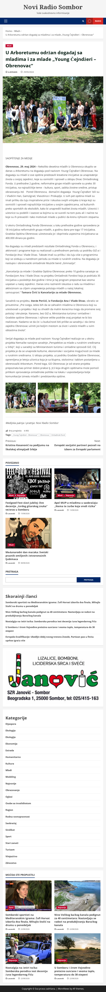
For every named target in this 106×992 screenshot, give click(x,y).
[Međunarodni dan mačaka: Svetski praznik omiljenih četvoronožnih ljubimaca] (29, 533)
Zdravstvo (11, 862)
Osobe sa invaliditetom (18, 803)
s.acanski (11, 513)
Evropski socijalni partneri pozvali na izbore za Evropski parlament (77, 445)
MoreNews (63, 988)
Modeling (11, 776)
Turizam (10, 849)
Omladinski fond (58, 435)
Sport (8, 836)
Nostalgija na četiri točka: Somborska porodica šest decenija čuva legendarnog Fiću (51, 621)
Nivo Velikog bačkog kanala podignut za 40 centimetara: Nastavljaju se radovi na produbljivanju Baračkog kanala (77, 920)
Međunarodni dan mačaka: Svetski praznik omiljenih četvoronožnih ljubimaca (27, 556)
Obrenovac (44, 435)
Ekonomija (11, 743)
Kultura (10, 763)
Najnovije (21, 495)
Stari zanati (12, 843)
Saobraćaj (11, 823)
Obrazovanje (13, 790)
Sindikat (10, 829)
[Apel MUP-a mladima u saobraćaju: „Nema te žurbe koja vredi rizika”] (77, 483)
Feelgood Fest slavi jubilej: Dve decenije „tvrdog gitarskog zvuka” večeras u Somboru (26, 506)
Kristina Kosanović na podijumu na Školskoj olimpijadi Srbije (27, 445)
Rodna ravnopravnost (18, 816)
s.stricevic (12, 72)
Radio (98, 21)
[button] (6, 21)
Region (9, 809)
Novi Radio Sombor (53, 7)
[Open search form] (83, 21)
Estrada (10, 750)
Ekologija (11, 730)
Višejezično (11, 856)
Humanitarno (13, 757)
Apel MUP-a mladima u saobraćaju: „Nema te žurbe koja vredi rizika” (76, 504)
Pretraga (12, 571)
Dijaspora (11, 723)
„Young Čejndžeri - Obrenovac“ (25, 435)
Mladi (9, 46)
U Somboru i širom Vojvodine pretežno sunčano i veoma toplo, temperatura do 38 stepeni (74, 971)
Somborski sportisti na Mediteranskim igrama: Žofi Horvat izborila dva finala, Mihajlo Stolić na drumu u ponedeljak (28, 920)
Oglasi (9, 796)
